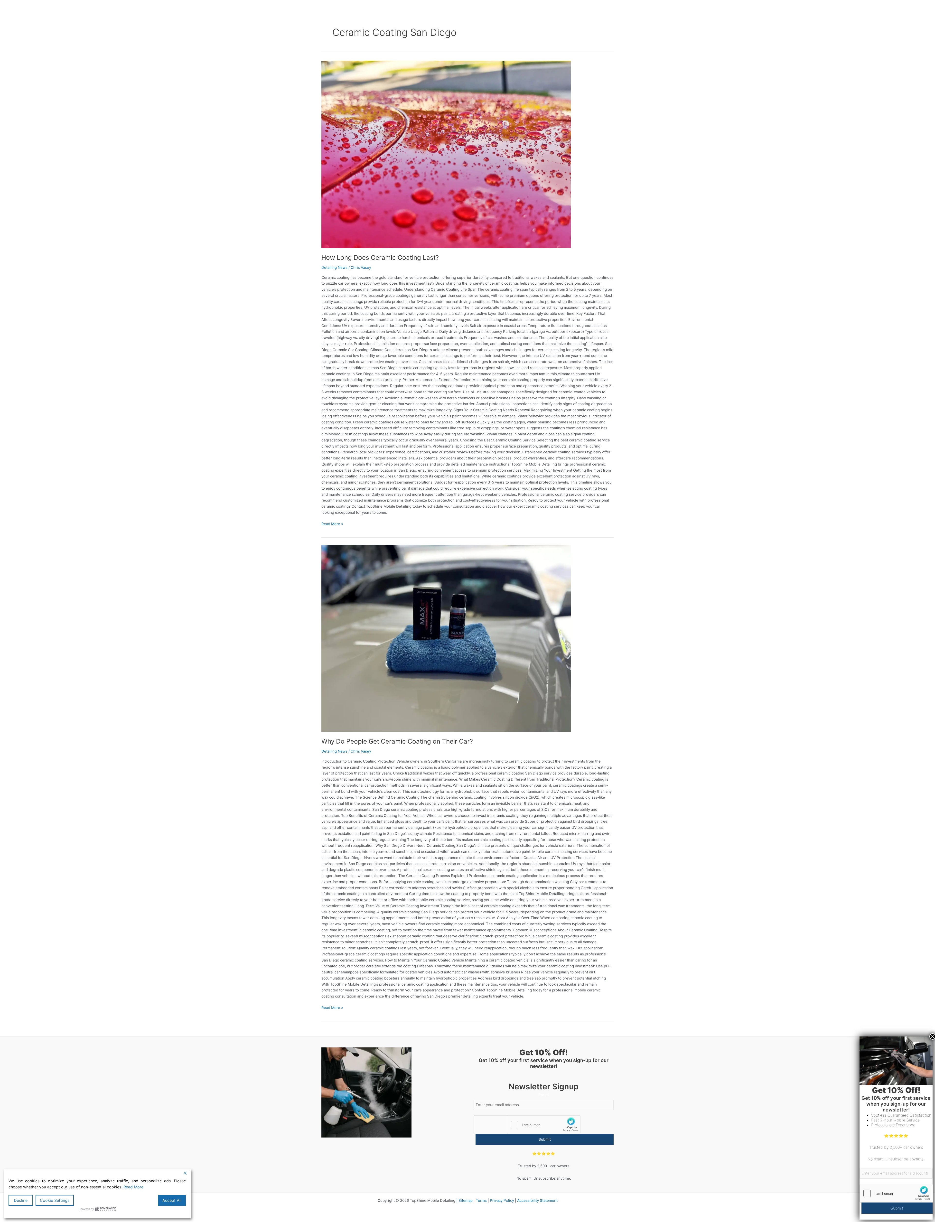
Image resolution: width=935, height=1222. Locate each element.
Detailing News (334, 267)
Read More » (332, 523)
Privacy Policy (502, 1200)
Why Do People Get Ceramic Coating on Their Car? (397, 741)
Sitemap (465, 1200)
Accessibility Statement (537, 1200)
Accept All (171, 1200)
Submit (545, 1139)
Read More (133, 1187)
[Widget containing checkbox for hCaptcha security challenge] (543, 1124)
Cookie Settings (54, 1200)
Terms (481, 1200)
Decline (21, 1200)
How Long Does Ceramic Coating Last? (380, 257)
